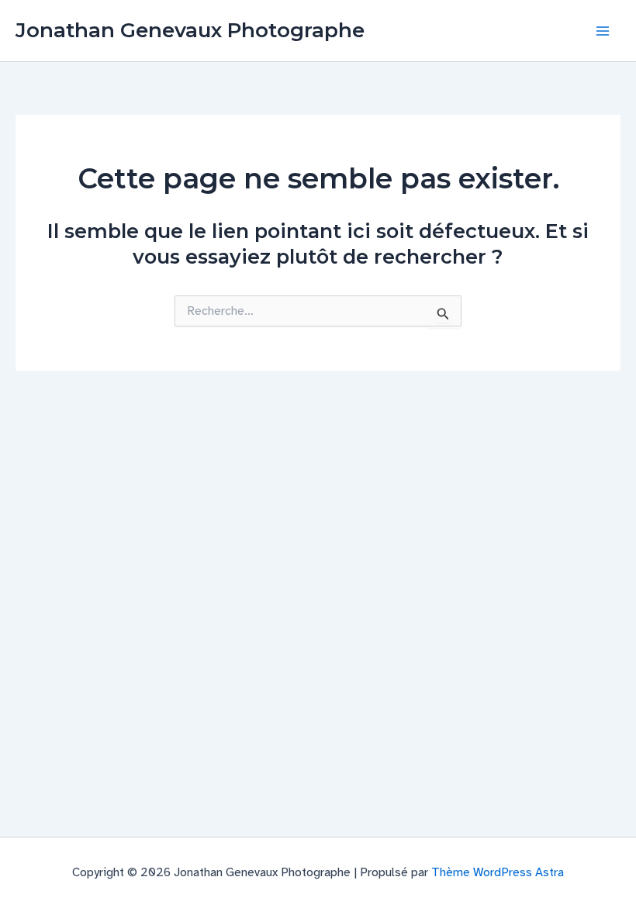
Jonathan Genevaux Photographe (190, 30)
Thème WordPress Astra (497, 872)
